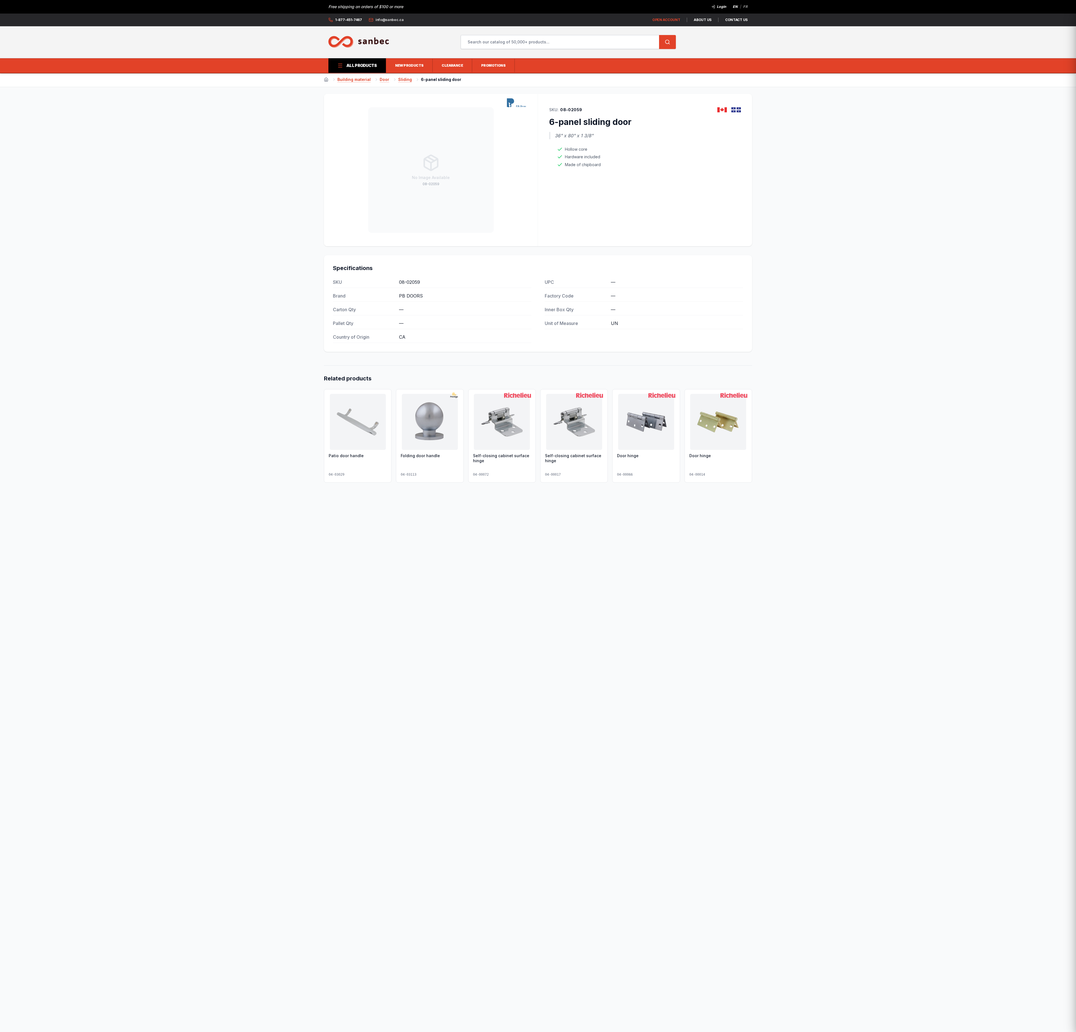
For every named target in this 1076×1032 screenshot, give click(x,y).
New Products (409, 65)
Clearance (452, 65)
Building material (354, 79)
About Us (702, 20)
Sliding (405, 79)
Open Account (666, 20)
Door (384, 79)
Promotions (493, 65)
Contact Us (736, 20)
